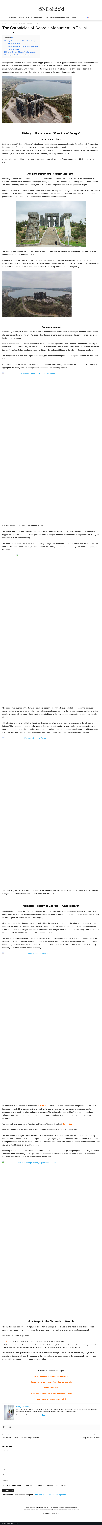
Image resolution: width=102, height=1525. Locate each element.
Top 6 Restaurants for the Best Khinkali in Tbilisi (51, 1393)
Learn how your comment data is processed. (51, 1495)
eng (9, 23)
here (43, 1415)
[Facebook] (7, 1427)
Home (4, 23)
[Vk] (10, 1427)
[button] (92, 18)
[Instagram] (4, 1427)
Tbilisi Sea (67, 1124)
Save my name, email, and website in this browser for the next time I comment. (35, 1485)
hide (12, 37)
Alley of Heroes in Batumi (91, 1438)
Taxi (5, 1341)
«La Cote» (42, 1106)
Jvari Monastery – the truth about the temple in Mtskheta (21, 1438)
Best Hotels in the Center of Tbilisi (51, 1399)
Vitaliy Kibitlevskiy (9, 32)
